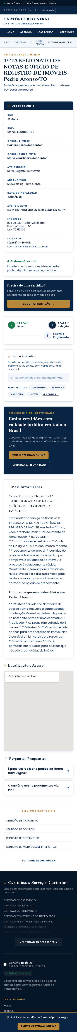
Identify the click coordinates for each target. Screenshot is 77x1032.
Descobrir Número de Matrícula (25, 927)
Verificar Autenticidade (29, 465)
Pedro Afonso (40, 42)
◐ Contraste (47, 10)
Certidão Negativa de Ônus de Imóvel (28, 921)
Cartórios (46, 32)
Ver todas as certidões (38, 860)
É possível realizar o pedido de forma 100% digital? (38, 771)
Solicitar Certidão (38, 304)
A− (30, 10)
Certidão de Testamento (21, 838)
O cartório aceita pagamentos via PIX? (38, 787)
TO (31, 42)
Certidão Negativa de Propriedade (26, 932)
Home (10, 32)
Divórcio (58, 387)
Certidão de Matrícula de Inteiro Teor (30, 847)
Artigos (26, 32)
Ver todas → (51, 394)
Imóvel (34, 394)
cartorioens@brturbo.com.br (27, 246)
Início (7, 42)
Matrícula (17, 394)
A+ (36, 10)
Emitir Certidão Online (28, 455)
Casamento (39, 387)
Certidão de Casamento (21, 820)
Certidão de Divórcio (19, 829)
